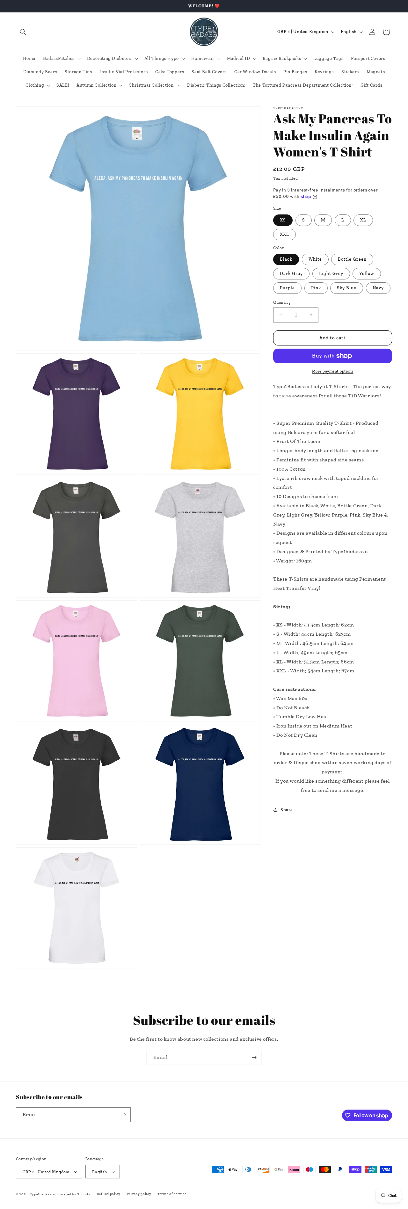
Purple (287, 288)
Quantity (282, 302)
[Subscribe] (254, 1057)
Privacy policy (139, 1194)
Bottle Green (352, 259)
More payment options (332, 371)
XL (363, 220)
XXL (284, 234)
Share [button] (286, 810)
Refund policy (108, 1194)
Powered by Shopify (73, 1194)
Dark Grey (291, 273)
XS (283, 220)
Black (286, 259)
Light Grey (331, 273)
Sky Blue (346, 288)
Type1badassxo (42, 1194)
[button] (23, 32)
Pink (316, 288)
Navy (378, 288)
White (315, 259)
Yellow (366, 273)
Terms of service (171, 1194)
